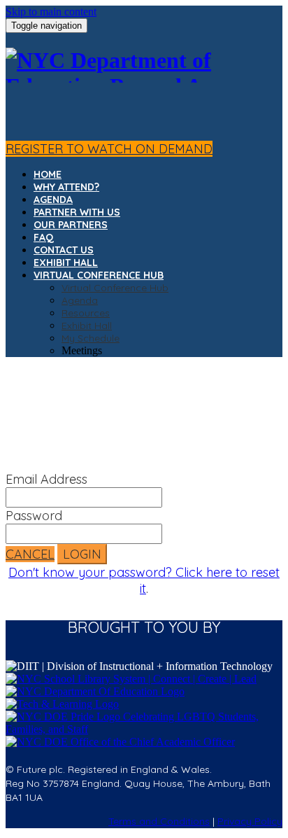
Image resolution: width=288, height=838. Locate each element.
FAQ (44, 237)
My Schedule (91, 338)
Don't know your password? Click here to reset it (144, 580)
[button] (109, 149)
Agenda (53, 199)
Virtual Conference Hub (99, 275)
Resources (86, 313)
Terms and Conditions (159, 821)
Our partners (71, 224)
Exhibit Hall (66, 262)
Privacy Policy (249, 821)
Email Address (46, 479)
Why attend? (66, 187)
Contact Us (64, 250)
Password (34, 516)
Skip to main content (51, 12)
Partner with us (77, 212)
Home (48, 174)
